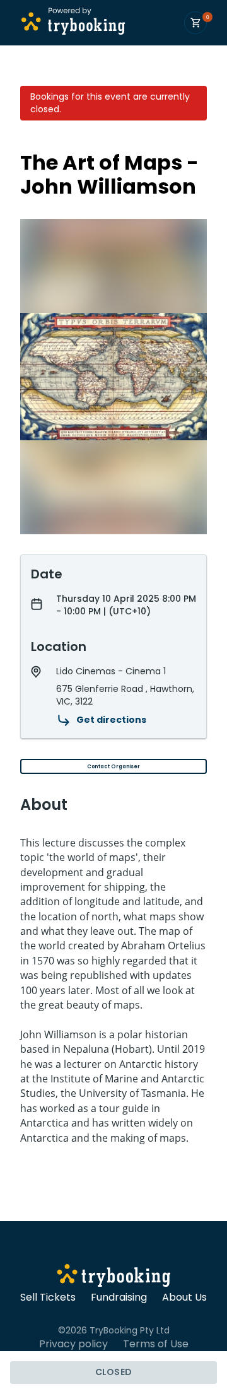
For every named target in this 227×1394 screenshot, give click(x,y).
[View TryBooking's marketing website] (114, 1277)
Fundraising (119, 1297)
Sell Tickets (48, 1297)
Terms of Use (156, 1344)
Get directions (111, 719)
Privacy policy (73, 1344)
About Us (184, 1297)
